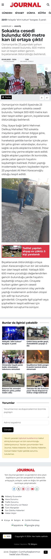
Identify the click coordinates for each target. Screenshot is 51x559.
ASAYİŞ (17, 26)
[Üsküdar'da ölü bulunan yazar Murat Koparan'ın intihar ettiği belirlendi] (38, 380)
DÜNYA (31, 13)
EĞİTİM (42, 13)
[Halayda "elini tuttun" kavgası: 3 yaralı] (13, 333)
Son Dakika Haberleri (15, 510)
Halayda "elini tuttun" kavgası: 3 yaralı (24, 19)
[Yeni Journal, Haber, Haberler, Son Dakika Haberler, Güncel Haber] (25, 4)
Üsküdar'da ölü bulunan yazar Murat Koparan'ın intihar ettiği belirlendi (38, 390)
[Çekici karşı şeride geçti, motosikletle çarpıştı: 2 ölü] (38, 333)
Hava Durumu (11, 499)
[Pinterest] (23, 489)
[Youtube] (32, 489)
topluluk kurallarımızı (28, 438)
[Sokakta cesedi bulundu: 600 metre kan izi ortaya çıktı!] (25, 79)
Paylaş (8, 97)
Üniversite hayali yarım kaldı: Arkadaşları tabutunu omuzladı (12, 367)
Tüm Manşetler (12, 508)
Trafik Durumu (12, 502)
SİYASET (19, 13)
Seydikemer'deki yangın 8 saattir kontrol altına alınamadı (38, 367)
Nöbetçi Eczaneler (13, 496)
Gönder (8, 429)
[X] (19, 489)
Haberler (6, 26)
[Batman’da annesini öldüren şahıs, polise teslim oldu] (13, 380)
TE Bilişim (32, 544)
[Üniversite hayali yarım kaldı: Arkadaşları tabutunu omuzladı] (13, 356)
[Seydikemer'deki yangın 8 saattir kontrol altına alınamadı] (38, 356)
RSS (8, 536)
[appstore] (17, 525)
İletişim (17, 520)
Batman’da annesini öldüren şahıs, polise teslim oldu (11, 390)
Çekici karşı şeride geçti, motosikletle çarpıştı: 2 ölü (38, 343)
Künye (7, 520)
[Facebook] (14, 489)
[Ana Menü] (3, 4)
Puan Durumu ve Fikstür (16, 505)
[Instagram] (28, 489)
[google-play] (32, 525)
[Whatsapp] (37, 489)
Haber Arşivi (10, 513)
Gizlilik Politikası (32, 520)
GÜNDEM (7, 13)
